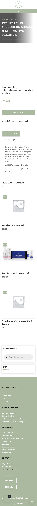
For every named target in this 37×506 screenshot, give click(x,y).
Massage (5, 444)
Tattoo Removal (7, 433)
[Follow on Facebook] (3, 474)
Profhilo (5, 401)
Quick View (5, 197)
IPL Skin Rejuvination (9, 413)
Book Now (9, 487)
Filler (3, 399)
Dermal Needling (8, 416)
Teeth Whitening (8, 436)
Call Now (19, 503)
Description (11, 134)
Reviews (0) (10, 140)
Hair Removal (7, 441)
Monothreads (7, 396)
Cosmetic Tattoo (8, 447)
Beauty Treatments (8, 450)
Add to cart (18, 113)
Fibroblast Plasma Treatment (12, 438)
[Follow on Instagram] (8, 474)
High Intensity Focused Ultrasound (14, 419)
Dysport (5, 393)
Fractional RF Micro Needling (12, 422)
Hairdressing (6, 453)
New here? (9, 480)
